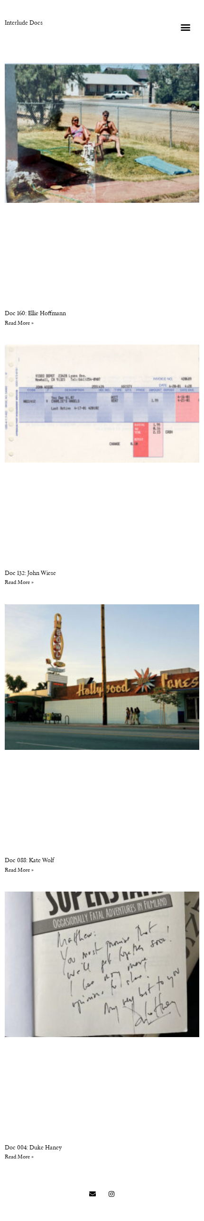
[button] (185, 27)
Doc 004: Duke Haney (33, 1148)
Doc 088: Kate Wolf (29, 861)
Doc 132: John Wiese (30, 573)
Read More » (19, 323)
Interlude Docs (24, 23)
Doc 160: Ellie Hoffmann (35, 314)
